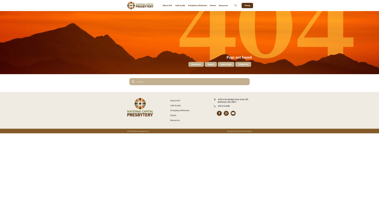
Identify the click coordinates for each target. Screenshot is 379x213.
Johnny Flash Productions (242, 131)
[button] (235, 5)
